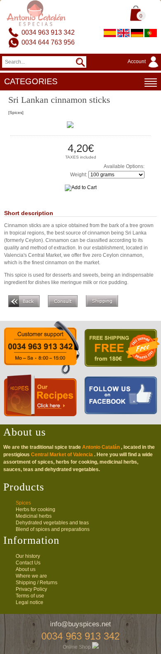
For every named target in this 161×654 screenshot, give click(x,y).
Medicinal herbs (34, 516)
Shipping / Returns (36, 582)
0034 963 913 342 (48, 32)
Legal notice (29, 602)
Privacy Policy (31, 589)
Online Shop (77, 647)
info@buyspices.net (80, 624)
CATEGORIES (30, 81)
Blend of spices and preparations (53, 529)
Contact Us (28, 563)
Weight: (78, 175)
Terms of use (30, 596)
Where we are (31, 576)
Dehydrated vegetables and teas (52, 523)
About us (26, 569)
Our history (28, 556)
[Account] (144, 68)
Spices (23, 503)
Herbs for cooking (35, 509)
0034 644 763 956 (48, 42)
